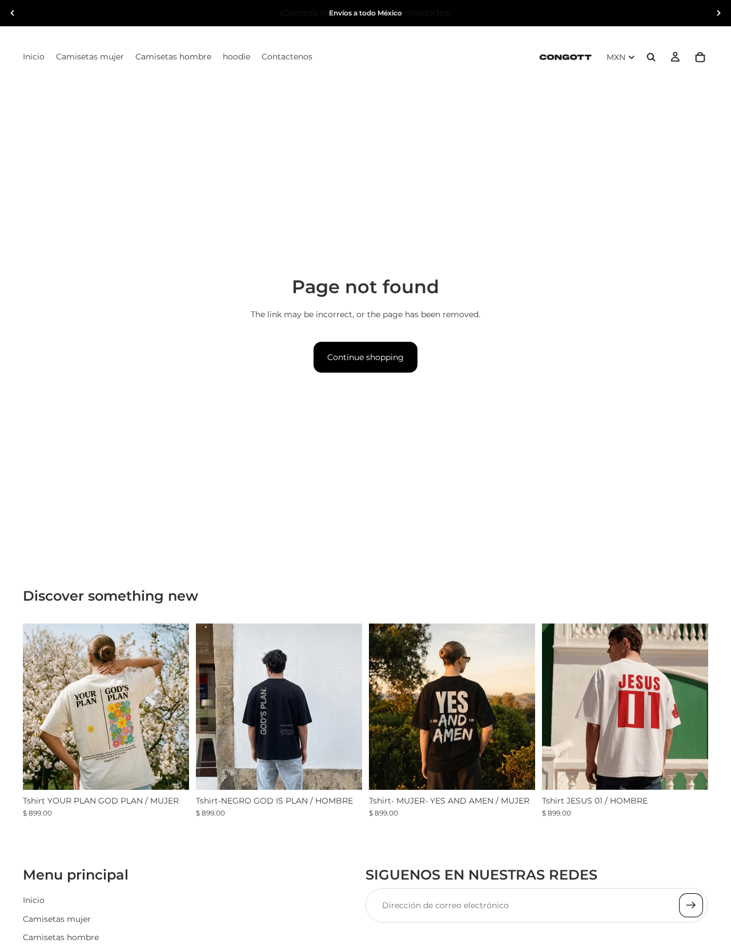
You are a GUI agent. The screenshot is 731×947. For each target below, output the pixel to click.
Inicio (34, 901)
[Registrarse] (691, 906)
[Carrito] (700, 57)
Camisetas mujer (57, 919)
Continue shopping (365, 357)
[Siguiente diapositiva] (718, 13)
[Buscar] (651, 57)
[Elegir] (171, 772)
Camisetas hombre (61, 937)
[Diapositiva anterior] (12, 13)
